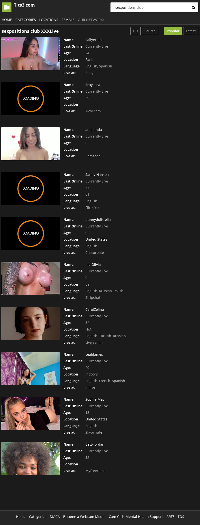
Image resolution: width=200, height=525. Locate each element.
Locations (48, 19)
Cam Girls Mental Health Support (136, 516)
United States (96, 239)
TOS (181, 516)
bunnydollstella (98, 219)
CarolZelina (94, 309)
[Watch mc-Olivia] (30, 278)
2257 (170, 516)
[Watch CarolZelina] (30, 323)
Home (7, 19)
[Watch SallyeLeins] (30, 53)
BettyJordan (94, 444)
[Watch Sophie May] (30, 413)
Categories (25, 19)
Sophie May (94, 399)
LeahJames (94, 354)
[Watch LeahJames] (30, 368)
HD (135, 31)
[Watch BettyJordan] (30, 458)
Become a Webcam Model (84, 516)
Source (150, 31)
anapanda (93, 129)
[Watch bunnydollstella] (30, 233)
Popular (173, 31)
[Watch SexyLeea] (30, 98)
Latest (191, 31)
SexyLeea (92, 84)
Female (68, 19)
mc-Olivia (93, 264)
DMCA (55, 516)
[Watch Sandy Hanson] (30, 188)
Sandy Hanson (97, 174)
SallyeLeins (94, 39)
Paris (89, 59)
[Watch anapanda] (30, 143)
